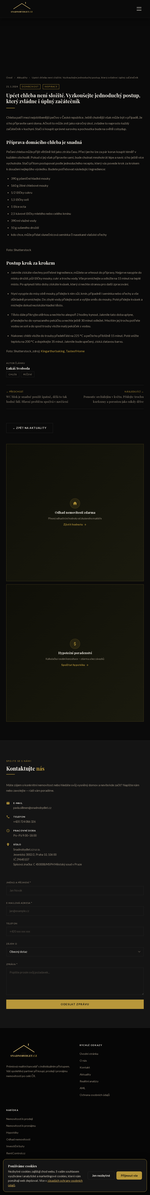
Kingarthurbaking (53, 351)
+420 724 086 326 (24, 821)
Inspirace (51, 86)
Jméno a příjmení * (18, 882)
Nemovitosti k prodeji (19, 1118)
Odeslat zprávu (75, 1004)
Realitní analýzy (89, 1081)
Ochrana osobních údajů (95, 1095)
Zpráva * (12, 964)
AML (82, 1088)
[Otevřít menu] (139, 9)
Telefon (11, 923)
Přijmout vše (129, 1175)
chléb (13, 374)
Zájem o (11, 943)
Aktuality (22, 77)
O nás (83, 1060)
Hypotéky (12, 1132)
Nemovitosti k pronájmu (21, 1125)
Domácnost (30, 86)
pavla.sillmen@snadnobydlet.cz (32, 807)
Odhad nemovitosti (18, 1139)
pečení (27, 374)
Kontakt (85, 1067)
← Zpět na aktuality (29, 427)
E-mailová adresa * (19, 903)
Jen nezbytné (101, 1175)
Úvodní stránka (89, 1053)
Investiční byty (15, 1146)
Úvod (9, 77)
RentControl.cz (15, 1153)
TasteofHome (75, 351)
